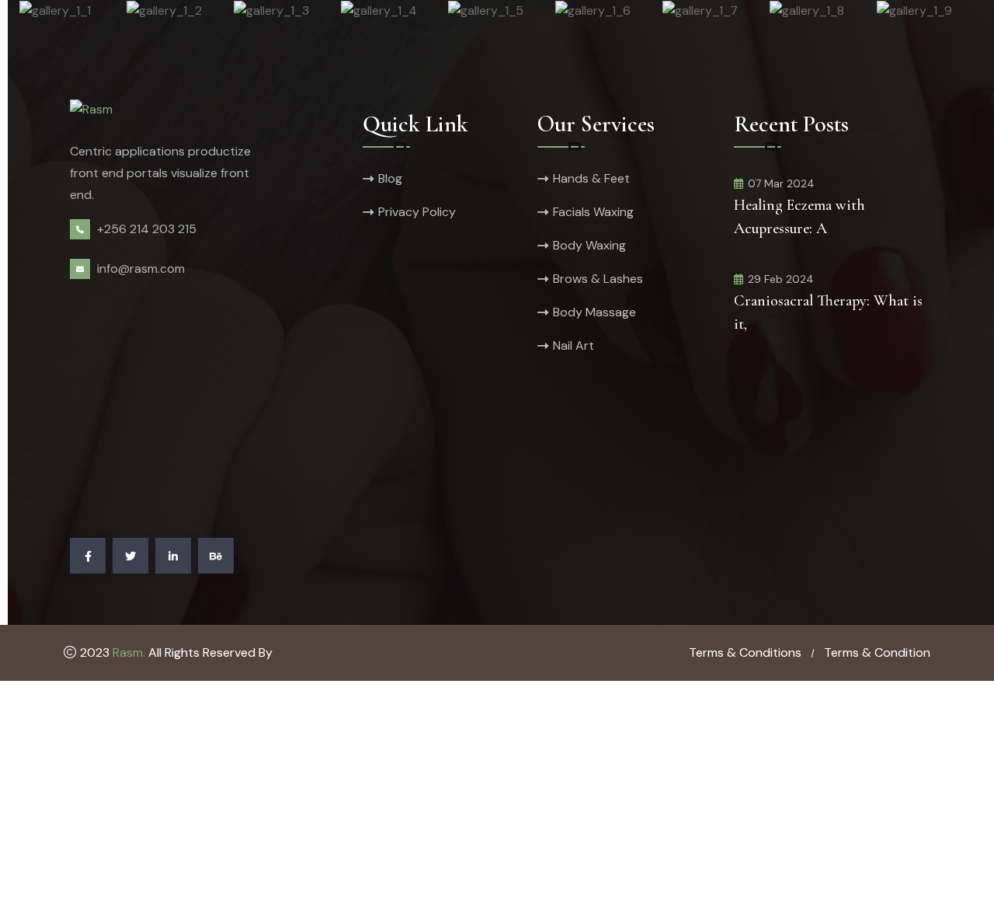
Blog (390, 178)
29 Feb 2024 (781, 279)
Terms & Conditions (745, 652)
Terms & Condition (877, 652)
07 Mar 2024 (781, 183)
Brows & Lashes (598, 278)
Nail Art (573, 345)
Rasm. (129, 652)
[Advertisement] (200, 415)
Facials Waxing (593, 212)
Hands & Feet (591, 178)
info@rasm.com (141, 268)
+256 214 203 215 (146, 229)
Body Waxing (589, 245)
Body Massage (594, 312)
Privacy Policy (417, 212)
